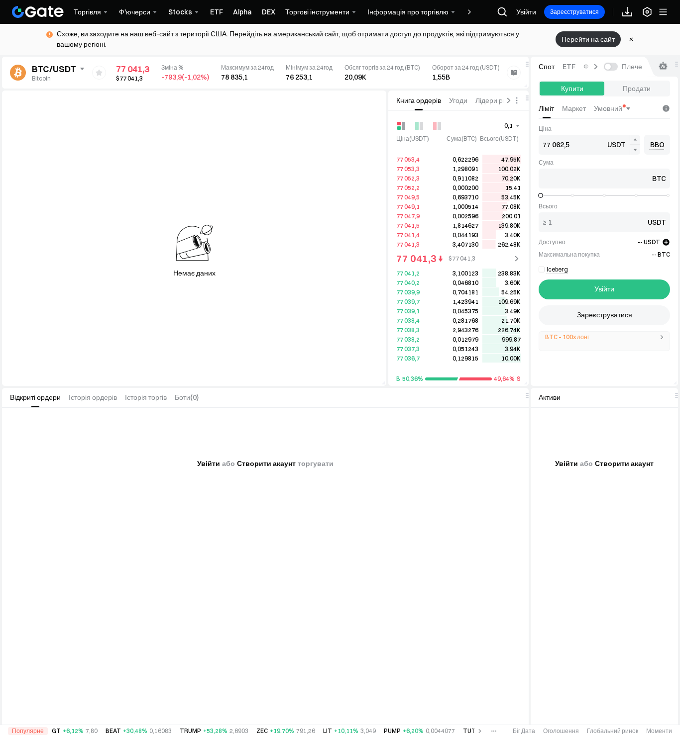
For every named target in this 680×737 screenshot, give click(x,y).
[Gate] (38, 12)
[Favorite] (99, 73)
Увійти (526, 11)
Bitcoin (41, 78)
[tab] (418, 100)
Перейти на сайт (588, 39)
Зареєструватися (574, 11)
